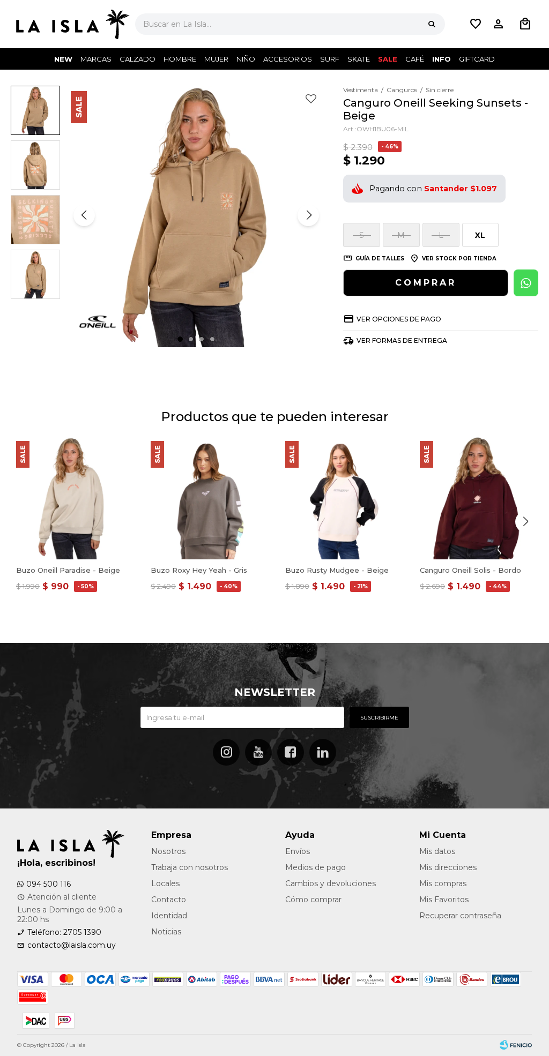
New (63, 59)
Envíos (297, 851)
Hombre (180, 59)
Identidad (169, 915)
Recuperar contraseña (460, 915)
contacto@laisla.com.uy (71, 945)
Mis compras (442, 883)
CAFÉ (414, 59)
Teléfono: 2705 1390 (64, 932)
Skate (358, 59)
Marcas (96, 59)
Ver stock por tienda (459, 258)
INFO (441, 59)
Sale (387, 59)
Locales (165, 883)
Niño (245, 59)
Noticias (166, 932)
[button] (431, 24)
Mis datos (437, 851)
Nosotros (168, 851)
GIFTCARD (477, 59)
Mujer (216, 59)
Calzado (137, 59)
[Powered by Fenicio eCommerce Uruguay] (516, 1045)
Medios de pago (315, 867)
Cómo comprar (313, 899)
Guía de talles (379, 258)
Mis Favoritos (444, 899)
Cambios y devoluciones (330, 883)
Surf (329, 59)
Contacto (168, 899)
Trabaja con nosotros (189, 867)
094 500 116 (48, 884)
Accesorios (287, 59)
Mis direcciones (448, 867)
